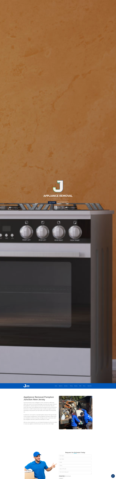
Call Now (52, 202)
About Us (60, 385)
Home (56, 385)
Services (65, 385)
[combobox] (75, 469)
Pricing (71, 385)
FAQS (80, 385)
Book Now (90, 385)
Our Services (63, 202)
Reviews (75, 385)
